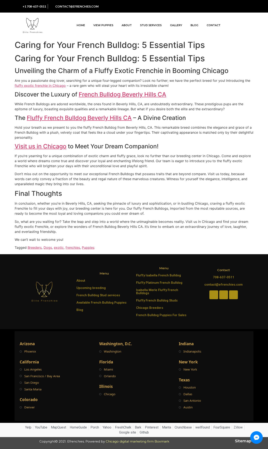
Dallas (187, 394)
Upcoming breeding (91, 288)
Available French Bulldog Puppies (101, 302)
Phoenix (30, 351)
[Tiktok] (228, 6)
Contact (213, 25)
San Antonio (192, 401)
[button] (252, 25)
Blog (194, 25)
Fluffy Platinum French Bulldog (159, 283)
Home (81, 25)
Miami (108, 369)
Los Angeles (33, 369)
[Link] (247, 6)
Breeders (35, 247)
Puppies (88, 247)
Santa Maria (32, 389)
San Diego (31, 383)
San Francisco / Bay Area (42, 376)
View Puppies (103, 25)
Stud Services (151, 25)
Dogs (48, 247)
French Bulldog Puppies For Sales (161, 315)
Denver (29, 407)
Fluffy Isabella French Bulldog (158, 275)
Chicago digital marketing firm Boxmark (137, 441)
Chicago (109, 394)
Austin (188, 407)
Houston (189, 387)
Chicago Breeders (149, 308)
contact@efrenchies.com (223, 284)
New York (190, 369)
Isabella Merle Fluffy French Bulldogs (157, 291)
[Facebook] (209, 6)
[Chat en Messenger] (256, 437)
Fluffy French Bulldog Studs (157, 300)
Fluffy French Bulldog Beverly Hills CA (79, 117)
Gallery (176, 25)
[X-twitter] (237, 6)
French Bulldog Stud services (98, 295)
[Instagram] (218, 6)
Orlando (110, 376)
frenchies (73, 247)
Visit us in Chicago (40, 146)
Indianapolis (192, 351)
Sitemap (243, 441)
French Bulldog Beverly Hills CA (122, 94)
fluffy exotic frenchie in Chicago (40, 85)
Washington (112, 351)
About (127, 25)
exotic (59, 247)
